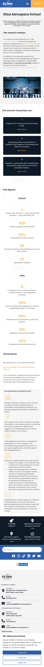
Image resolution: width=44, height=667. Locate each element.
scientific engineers (10, 41)
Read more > (22, 129)
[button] (27, 4)
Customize (22, 658)
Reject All (22, 663)
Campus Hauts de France (11, 608)
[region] (22, 650)
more (32, 528)
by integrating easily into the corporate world (20, 67)
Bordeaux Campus (8, 585)
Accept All (22, 653)
